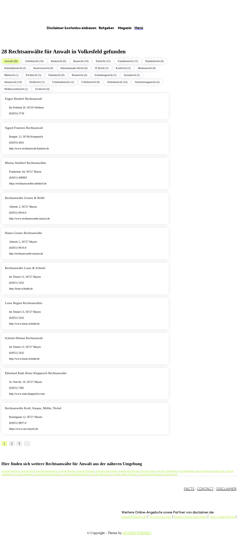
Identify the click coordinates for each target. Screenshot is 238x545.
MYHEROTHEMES (137, 533)
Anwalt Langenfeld (166, 471)
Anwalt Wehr (202, 471)
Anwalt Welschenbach (149, 474)
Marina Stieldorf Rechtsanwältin (25, 163)
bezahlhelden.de (134, 516)
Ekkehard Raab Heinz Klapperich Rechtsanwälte (36, 373)
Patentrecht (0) (56, 75)
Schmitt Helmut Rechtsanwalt (24, 338)
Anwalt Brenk (186, 471)
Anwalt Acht (170, 474)
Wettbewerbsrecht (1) (16, 89)
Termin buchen (160, 516)
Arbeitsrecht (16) (34, 61)
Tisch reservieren (222, 516)
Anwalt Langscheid (106, 471)
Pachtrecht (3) (33, 75)
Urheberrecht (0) (90, 82)
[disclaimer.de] (18, 28)
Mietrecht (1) (11, 75)
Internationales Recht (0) (73, 68)
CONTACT (205, 488)
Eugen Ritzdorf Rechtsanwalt (23, 98)
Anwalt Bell (27, 471)
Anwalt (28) (11, 61)
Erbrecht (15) (103, 61)
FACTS (189, 488)
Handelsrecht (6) (154, 61)
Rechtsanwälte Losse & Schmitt (25, 268)
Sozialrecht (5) (132, 75)
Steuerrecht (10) (13, 82)
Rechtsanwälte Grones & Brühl (24, 198)
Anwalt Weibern (10, 471)
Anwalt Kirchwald (128, 471)
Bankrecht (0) (58, 61)
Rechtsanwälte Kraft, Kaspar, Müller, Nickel (33, 408)
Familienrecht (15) (128, 61)
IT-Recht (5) (101, 68)
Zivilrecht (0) (42, 89)
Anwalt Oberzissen (100, 474)
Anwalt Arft (217, 471)
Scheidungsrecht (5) (105, 75)
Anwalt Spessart (23, 474)
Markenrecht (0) (147, 68)
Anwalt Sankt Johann (124, 474)
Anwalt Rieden (66, 471)
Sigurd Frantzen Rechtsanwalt (24, 128)
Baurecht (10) (81, 61)
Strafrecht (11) (37, 82)
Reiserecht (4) (79, 75)
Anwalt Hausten (85, 471)
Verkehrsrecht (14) (117, 82)
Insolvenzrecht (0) (43, 68)
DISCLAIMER (226, 488)
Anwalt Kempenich (46, 471)
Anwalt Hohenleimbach (75, 474)
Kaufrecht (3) (123, 68)
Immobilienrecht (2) (15, 68)
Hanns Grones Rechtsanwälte (23, 233)
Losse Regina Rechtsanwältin (23, 303)
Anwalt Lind (147, 471)
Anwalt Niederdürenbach (47, 474)
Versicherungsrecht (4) (147, 82)
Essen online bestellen (190, 516)
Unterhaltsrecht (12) (63, 82)
